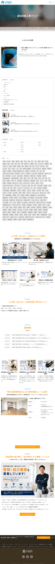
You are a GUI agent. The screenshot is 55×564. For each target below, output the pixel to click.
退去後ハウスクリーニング (29, 217)
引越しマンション (48, 173)
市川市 (40, 178)
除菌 (29, 185)
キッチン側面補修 (31, 197)
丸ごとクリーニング (26, 183)
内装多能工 (14, 212)
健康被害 (31, 163)
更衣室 (20, 192)
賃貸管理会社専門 (44, 214)
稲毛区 (25, 178)
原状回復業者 (45, 209)
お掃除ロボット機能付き (27, 168)
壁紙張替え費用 (13, 190)
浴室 (4, 91)
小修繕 (18, 212)
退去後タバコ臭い (19, 200)
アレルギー (5, 168)
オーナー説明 (25, 209)
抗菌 (32, 185)
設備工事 (40, 212)
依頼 (29, 161)
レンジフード (6, 93)
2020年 (39, 145)
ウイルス (41, 183)
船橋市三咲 (49, 168)
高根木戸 (26, 166)
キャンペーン (5, 166)
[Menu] (52, 2)
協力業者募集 (6, 102)
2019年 (4, 151)
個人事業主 (33, 207)
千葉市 (21, 178)
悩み (51, 163)
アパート (41, 180)
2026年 (4, 142)
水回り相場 (49, 202)
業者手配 (19, 219)
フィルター (8, 161)
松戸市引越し (8, 175)
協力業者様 (47, 163)
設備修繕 (15, 219)
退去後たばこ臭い (27, 200)
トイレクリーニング (35, 192)
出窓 (18, 195)
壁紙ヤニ (33, 190)
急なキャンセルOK (32, 202)
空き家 (50, 180)
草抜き (37, 183)
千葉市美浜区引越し (6, 178)
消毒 (35, 185)
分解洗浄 (4, 171)
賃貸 (43, 171)
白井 (49, 178)
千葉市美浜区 (20, 180)
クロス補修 (22, 195)
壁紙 (32, 178)
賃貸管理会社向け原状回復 (8, 104)
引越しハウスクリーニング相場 (8, 173)
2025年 (22, 142)
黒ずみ (49, 192)
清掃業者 (40, 209)
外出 (19, 163)
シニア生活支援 (5, 202)
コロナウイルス (17, 185)
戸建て (37, 180)
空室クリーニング (6, 217)
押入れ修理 (45, 197)
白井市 (50, 185)
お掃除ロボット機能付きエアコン (18, 171)
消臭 (43, 190)
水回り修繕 (45, 212)
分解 (20, 168)
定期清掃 (45, 185)
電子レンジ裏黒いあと (41, 195)
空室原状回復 (30, 212)
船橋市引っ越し (40, 173)
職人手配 (16, 214)
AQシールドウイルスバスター (8, 185)
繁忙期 (38, 214)
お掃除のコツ (6, 84)
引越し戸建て (17, 173)
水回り (4, 86)
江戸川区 (10, 166)
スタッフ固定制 (24, 202)
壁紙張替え (27, 171)
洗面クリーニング (43, 192)
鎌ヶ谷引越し (26, 175)
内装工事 (25, 214)
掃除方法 (17, 161)
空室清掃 (19, 207)
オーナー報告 (19, 209)
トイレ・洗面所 (6, 95)
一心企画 (49, 214)
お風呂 (36, 178)
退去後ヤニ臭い (12, 200)
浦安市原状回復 (5, 214)
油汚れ (21, 161)
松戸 (46, 178)
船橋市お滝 (9, 171)
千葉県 (4, 161)
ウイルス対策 (15, 192)
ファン (35, 161)
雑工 (3, 207)
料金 (35, 163)
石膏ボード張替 (5, 200)
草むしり (33, 183)
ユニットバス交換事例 (22, 197)
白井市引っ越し (20, 175)
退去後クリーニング (13, 217)
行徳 (3, 175)
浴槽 (22, 163)
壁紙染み (24, 190)
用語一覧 (51, 546)
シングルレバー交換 (38, 197)
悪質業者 (4, 163)
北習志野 (18, 166)
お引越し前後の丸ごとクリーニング (10, 99)
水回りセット (26, 163)
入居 (37, 171)
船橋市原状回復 (8, 195)
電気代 (13, 161)
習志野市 (8, 180)
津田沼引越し (39, 175)
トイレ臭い (28, 192)
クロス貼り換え (21, 217)
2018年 (22, 151)
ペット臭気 (9, 192)
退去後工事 (11, 214)
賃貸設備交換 (10, 219)
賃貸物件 (4, 212)
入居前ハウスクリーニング (40, 217)
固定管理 (24, 219)
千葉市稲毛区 (32, 180)
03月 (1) (22, 147)
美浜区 (24, 207)
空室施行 (28, 207)
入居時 (12, 163)
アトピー (37, 166)
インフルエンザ (23, 185)
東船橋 (15, 166)
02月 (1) (22, 149)
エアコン (5, 97)
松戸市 (46, 180)
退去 (40, 171)
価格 (22, 166)
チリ (17, 168)
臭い (3, 195)
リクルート (14, 546)
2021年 (22, 145)
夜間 (16, 163)
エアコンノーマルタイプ (37, 168)
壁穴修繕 (15, 197)
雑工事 (30, 214)
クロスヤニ (29, 190)
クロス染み (19, 190)
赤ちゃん (13, 168)
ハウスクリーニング (7, 82)
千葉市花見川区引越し (15, 178)
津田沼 (12, 180)
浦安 (43, 178)
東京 (33, 166)
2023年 (39, 142)
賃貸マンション (15, 183)
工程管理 (9, 209)
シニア (11, 202)
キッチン (5, 89)
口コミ (15, 202)
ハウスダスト (42, 166)
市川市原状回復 (23, 212)
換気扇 (39, 161)
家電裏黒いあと (5, 197)
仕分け (21, 183)
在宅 (32, 161)
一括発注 (50, 207)
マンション (23, 173)
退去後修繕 (48, 217)
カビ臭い (4, 192)
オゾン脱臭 (39, 190)
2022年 (4, 145)
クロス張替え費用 (6, 190)
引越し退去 (28, 173)
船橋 (30, 166)
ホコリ (9, 168)
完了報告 (34, 214)
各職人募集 (9, 183)
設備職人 (35, 212)
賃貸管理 (35, 209)
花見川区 (15, 207)
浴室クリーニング (43, 200)
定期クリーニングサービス (41, 202)
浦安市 (7, 207)
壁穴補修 (11, 197)
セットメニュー (40, 163)
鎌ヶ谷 (4, 180)
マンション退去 (34, 173)
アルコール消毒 (39, 185)
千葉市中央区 (39, 207)
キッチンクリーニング (35, 200)
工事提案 (30, 209)
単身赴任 (4, 183)
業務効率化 (5, 209)
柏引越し (44, 175)
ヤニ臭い (46, 190)
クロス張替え (33, 171)
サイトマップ (45, 546)
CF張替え (4, 219)
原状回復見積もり (30, 219)
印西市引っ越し (32, 175)
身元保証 (18, 202)
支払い (25, 161)
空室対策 (9, 212)
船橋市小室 (44, 168)
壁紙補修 (27, 195)
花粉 (47, 166)
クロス (29, 178)
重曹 (42, 161)
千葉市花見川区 (26, 180)
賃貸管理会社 (45, 207)
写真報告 (14, 209)
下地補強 (14, 195)
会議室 (24, 192)
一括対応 (21, 214)
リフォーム (14, 175)
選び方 (9, 163)
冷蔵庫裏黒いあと (33, 195)
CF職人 (11, 207)
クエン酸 (46, 161)
